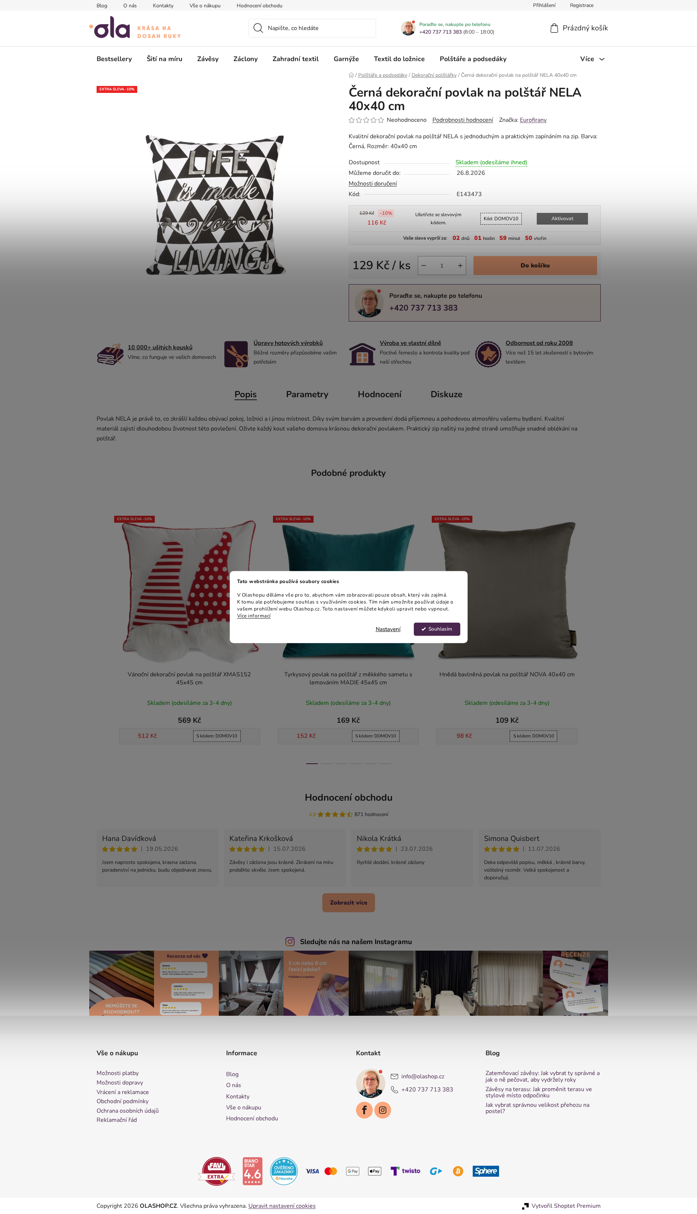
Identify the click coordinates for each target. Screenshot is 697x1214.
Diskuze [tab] (446, 394)
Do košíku (535, 266)
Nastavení (388, 629)
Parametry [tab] (307, 394)
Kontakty (163, 5)
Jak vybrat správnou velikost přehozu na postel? (537, 1108)
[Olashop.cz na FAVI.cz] (216, 1171)
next (595, 637)
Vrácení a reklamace (123, 1092)
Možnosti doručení (373, 184)
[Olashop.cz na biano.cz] (252, 1171)
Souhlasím (440, 628)
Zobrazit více (348, 903)
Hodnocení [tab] (379, 394)
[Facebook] (364, 1110)
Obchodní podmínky (123, 1101)
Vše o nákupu (205, 5)
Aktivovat (562, 218)
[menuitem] (114, 58)
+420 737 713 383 (440, 32)
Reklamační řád (117, 1120)
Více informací (254, 615)
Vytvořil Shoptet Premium (566, 1206)
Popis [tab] (246, 394)
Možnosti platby (118, 1073)
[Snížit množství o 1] (423, 265)
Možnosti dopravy (120, 1083)
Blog (102, 5)
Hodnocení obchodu (259, 5)
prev (102, 637)
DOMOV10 (501, 218)
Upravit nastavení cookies (282, 1206)
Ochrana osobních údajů (128, 1111)
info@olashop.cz (422, 1076)
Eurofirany (533, 120)
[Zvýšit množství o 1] (460, 265)
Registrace (581, 5)
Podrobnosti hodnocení (462, 120)
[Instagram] (382, 1110)
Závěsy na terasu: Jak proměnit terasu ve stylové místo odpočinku (539, 1092)
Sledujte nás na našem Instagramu (356, 942)
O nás (130, 5)
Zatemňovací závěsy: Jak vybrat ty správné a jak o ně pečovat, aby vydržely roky (543, 1076)
